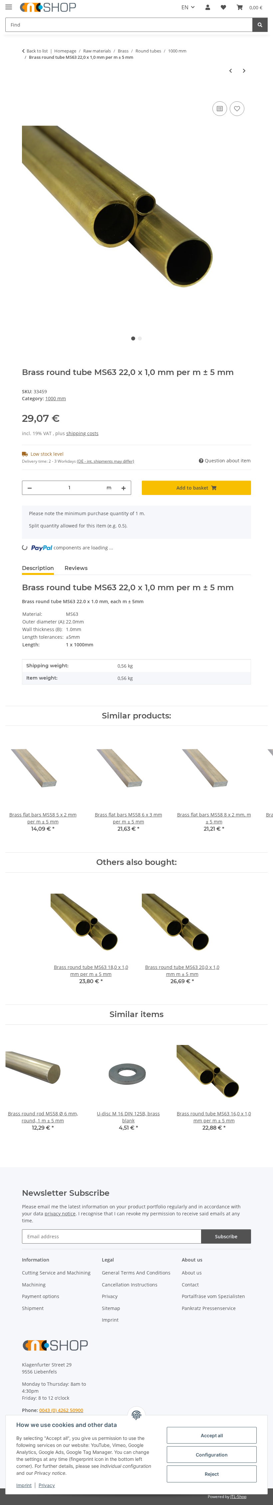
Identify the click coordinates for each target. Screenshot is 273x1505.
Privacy (47, 1485)
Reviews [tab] (76, 568)
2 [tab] (140, 338)
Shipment (33, 1308)
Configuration (212, 1455)
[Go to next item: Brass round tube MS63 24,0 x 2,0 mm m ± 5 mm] (244, 70)
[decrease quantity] (29, 488)
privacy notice (60, 1213)
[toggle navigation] (8, 4)
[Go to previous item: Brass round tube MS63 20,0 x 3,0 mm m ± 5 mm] (230, 70)
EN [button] (184, 7)
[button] (207, 7)
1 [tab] (133, 338)
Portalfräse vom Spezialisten (213, 1296)
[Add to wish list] (237, 108)
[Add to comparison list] (219, 108)
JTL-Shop (238, 1496)
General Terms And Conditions (136, 1273)
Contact (190, 1284)
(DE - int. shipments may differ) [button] (105, 461)
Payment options (40, 1296)
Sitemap (111, 1308)
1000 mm (55, 398)
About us (192, 1273)
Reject (212, 1474)
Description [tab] (38, 568)
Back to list (37, 51)
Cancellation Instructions (129, 1284)
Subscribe (226, 1236)
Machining (34, 1284)
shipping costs (82, 433)
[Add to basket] (27, 92)
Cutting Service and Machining (56, 1273)
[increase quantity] (123, 488)
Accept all (212, 1435)
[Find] (260, 25)
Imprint (24, 1485)
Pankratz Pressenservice (209, 1308)
